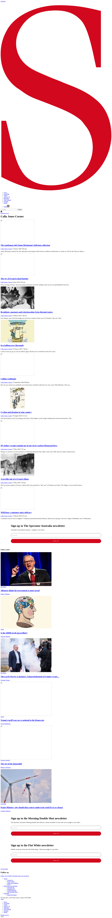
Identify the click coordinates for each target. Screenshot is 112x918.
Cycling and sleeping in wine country (16, 412)
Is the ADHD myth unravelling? (14, 633)
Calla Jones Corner (6, 249)
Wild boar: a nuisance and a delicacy (16, 512)
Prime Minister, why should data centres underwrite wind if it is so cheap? (32, 807)
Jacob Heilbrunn (5, 724)
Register (3, 213)
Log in (7, 213)
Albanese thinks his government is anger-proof (20, 590)
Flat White (3, 587)
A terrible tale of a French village (15, 479)
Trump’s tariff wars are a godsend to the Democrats (22, 720)
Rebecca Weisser (6, 767)
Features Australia (5, 760)
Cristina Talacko (5, 811)
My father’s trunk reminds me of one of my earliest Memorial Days (29, 446)
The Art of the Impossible (11, 764)
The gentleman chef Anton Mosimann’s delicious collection (25, 245)
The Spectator (4, 869)
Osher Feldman (5, 594)
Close (2, 899)
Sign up (56, 541)
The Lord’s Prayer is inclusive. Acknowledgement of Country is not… (30, 676)
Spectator (3, 1)
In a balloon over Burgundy (12, 345)
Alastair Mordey (5, 636)
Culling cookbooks (8, 379)
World (2, 629)
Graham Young (5, 680)
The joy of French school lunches (14, 279)
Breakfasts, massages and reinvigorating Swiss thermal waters (27, 312)
